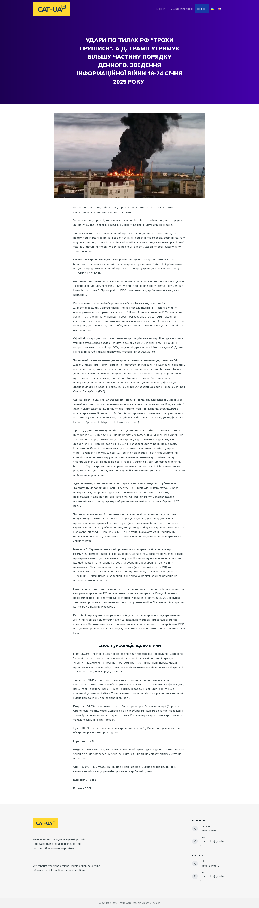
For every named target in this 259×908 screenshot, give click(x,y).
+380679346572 (209, 830)
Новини (201, 9)
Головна (160, 9)
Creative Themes (151, 902)
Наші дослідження (181, 9)
